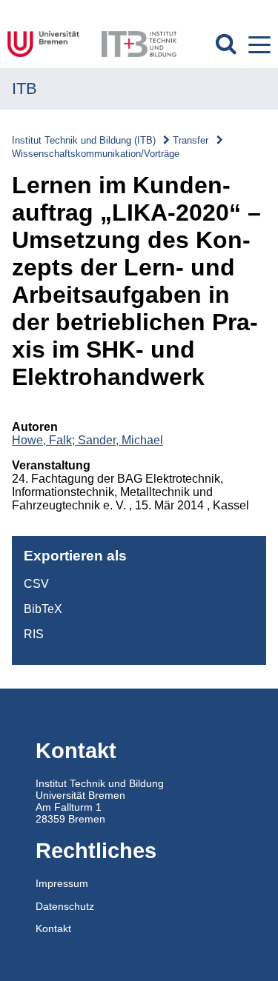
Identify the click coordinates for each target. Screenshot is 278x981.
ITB (24, 88)
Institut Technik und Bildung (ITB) (84, 140)
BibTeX (43, 609)
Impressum (62, 883)
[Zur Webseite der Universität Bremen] (47, 44)
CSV (36, 583)
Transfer (190, 140)
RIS (34, 634)
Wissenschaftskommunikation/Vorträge (95, 153)
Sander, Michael (120, 440)
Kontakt (53, 928)
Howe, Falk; (45, 440)
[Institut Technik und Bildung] (138, 44)
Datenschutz (65, 906)
